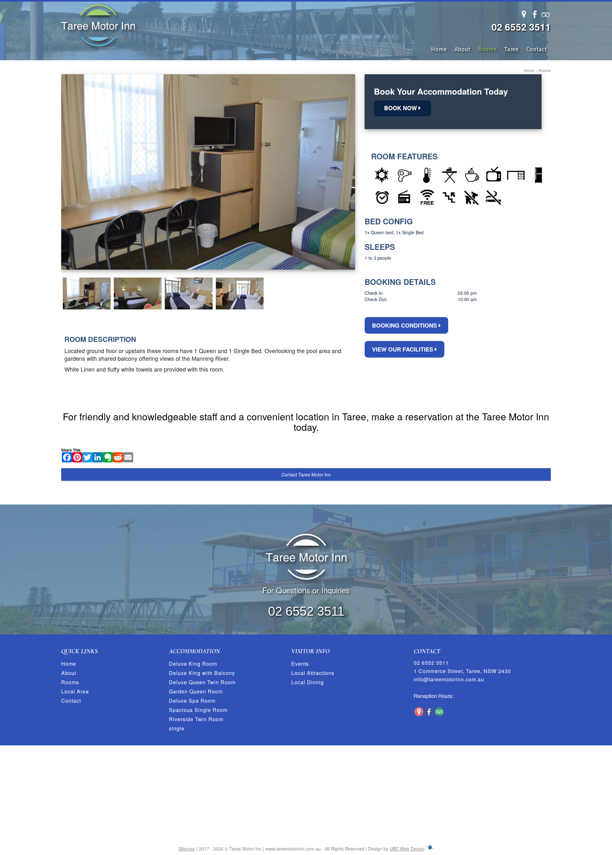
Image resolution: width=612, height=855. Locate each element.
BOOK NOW (401, 108)
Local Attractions (312, 673)
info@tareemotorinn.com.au (449, 679)
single (177, 728)
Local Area (75, 691)
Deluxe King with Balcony (202, 673)
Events (300, 663)
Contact (536, 49)
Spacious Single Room (198, 710)
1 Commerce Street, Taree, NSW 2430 (462, 671)
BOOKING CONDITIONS (405, 325)
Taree (511, 49)
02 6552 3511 (521, 26)
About (462, 49)
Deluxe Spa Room (192, 700)
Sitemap (186, 848)
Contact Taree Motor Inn (306, 474)
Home (439, 49)
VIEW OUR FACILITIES (403, 349)
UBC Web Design (407, 848)
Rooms (487, 49)
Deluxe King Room (193, 663)
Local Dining (307, 682)
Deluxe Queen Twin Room (202, 682)
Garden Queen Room (196, 691)
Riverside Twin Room (196, 719)
